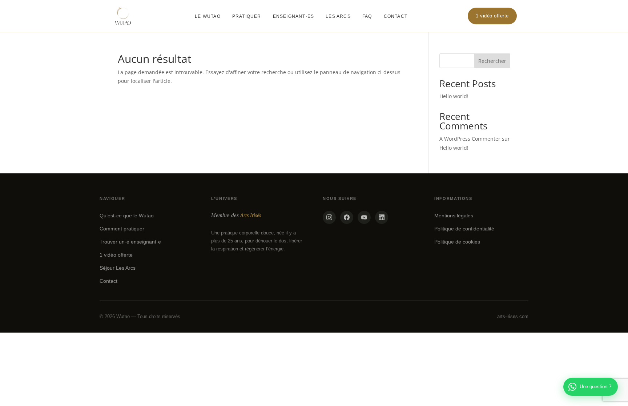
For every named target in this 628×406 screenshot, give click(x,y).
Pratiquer (246, 16)
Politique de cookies (457, 242)
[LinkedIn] (381, 217)
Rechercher (492, 60)
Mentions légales (453, 215)
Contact (395, 16)
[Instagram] (329, 217)
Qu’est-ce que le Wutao (127, 215)
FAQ (367, 16)
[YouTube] (364, 217)
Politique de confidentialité (464, 229)
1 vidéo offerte (492, 16)
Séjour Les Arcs (118, 268)
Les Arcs (338, 16)
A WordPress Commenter (469, 138)
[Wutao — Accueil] (122, 16)
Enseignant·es (293, 16)
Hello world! (453, 96)
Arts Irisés (250, 215)
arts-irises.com (512, 316)
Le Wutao (208, 16)
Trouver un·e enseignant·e (130, 242)
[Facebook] (346, 217)
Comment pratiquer (122, 229)
